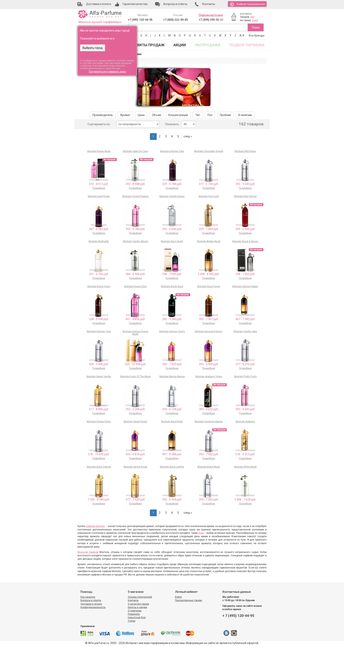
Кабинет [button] (251, 4)
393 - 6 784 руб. (135, 229)
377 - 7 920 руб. (135, 499)
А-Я (241, 35)
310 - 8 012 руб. (99, 184)
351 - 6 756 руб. (99, 274)
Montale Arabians (245, 421)
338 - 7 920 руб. (172, 274)
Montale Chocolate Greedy (208, 151)
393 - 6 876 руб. (135, 454)
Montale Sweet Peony (135, 421)
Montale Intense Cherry (172, 331)
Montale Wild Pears (245, 151)
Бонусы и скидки (137, 607)
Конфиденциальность (93, 607)
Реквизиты (134, 614)
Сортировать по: (98, 124)
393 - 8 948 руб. (135, 184)
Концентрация (178, 115)
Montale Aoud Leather (172, 466)
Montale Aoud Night (172, 421)
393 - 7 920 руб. (172, 364)
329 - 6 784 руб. (172, 184)
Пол (209, 115)
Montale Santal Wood (135, 466)
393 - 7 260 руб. (209, 499)
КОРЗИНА (246, 14)
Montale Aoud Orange (99, 466)
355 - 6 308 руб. (135, 409)
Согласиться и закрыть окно (107, 71)
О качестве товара (138, 604)
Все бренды (256, 35)
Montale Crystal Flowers (135, 196)
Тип (197, 115)
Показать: (172, 124)
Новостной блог (137, 617)
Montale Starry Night (172, 241)
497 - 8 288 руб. (172, 454)
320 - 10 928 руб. (135, 364)
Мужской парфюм (87, 552)
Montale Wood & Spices (245, 241)
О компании (135, 610)
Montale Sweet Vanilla (99, 376)
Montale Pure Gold (209, 196)
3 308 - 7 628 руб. (245, 499)
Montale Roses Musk (98, 151)
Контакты (133, 600)
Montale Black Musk (208, 466)
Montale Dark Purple (99, 196)
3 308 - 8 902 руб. (209, 274)
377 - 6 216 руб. (245, 364)
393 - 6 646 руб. (172, 229)
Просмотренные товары (188, 600)
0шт (252, 17)
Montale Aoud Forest (208, 286)
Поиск (256, 27)
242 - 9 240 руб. (172, 319)
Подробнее (98, 188)
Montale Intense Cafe (172, 151)
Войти (178, 597)
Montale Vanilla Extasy (172, 196)
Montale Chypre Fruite (99, 421)
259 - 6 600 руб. (245, 229)
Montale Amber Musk (208, 241)
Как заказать (87, 597)
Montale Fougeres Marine (209, 421)
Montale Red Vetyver (245, 196)
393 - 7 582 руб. (209, 454)
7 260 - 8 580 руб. (99, 499)
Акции (179, 45)
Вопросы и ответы (90, 600)
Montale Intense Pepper (245, 286)
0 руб (255, 20)
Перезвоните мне (211, 15)
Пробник (225, 115)
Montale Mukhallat (99, 241)
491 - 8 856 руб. (135, 319)
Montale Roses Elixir (135, 286)
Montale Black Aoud (172, 286)
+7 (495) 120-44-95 (140, 19)
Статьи (131, 620)
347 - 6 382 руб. (99, 229)
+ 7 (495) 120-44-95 (238, 616)
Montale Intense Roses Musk (135, 332)
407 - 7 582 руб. (245, 319)
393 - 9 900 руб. (209, 364)
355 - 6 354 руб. (172, 499)
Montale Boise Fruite (98, 286)
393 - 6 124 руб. (172, 409)
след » (188, 136)
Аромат (125, 115)
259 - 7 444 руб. (209, 229)
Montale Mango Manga (172, 376)
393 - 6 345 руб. (245, 409)
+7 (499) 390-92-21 (211, 19)
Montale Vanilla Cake (245, 331)
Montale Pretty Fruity (245, 376)
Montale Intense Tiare (99, 331)
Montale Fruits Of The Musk (135, 376)
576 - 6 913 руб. (245, 454)
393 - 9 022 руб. (209, 409)
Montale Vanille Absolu (135, 241)
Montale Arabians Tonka (208, 376)
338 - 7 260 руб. (245, 274)
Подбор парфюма (247, 45)
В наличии (245, 115)
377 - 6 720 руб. (209, 184)
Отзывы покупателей (140, 597)
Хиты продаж (150, 45)
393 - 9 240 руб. (245, 184)
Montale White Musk (245, 466)
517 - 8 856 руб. (99, 409)
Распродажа (207, 45)
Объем (156, 115)
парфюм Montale (95, 526)
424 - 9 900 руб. (99, 364)
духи (201, 533)
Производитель (102, 115)
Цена (141, 115)
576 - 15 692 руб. (98, 454)
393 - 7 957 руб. (209, 319)
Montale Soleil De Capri (135, 151)
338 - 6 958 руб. (99, 319)
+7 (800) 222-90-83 (175, 19)
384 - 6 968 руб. (135, 274)
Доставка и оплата (91, 604)
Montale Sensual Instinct (208, 331)
